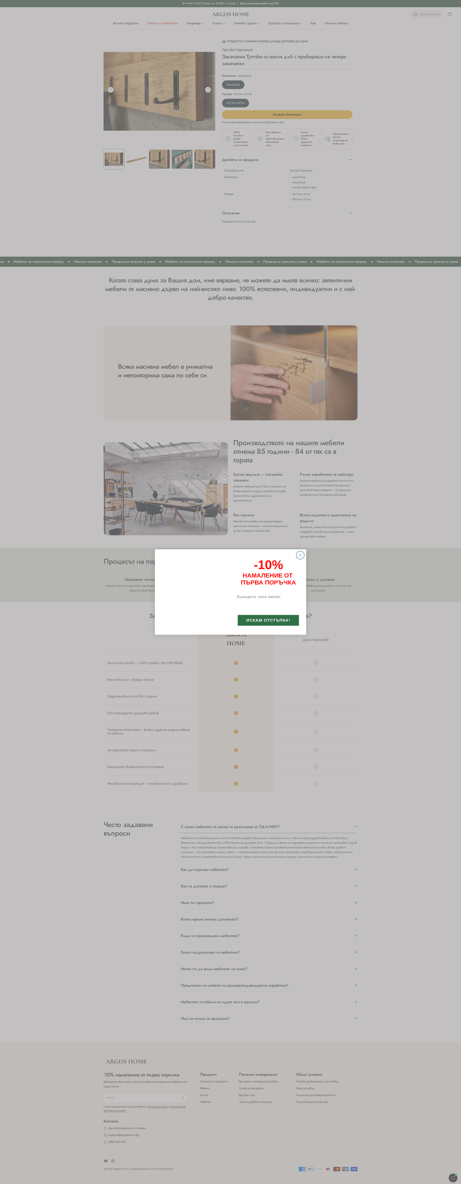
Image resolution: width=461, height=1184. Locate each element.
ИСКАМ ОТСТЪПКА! (268, 621)
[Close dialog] (300, 544)
